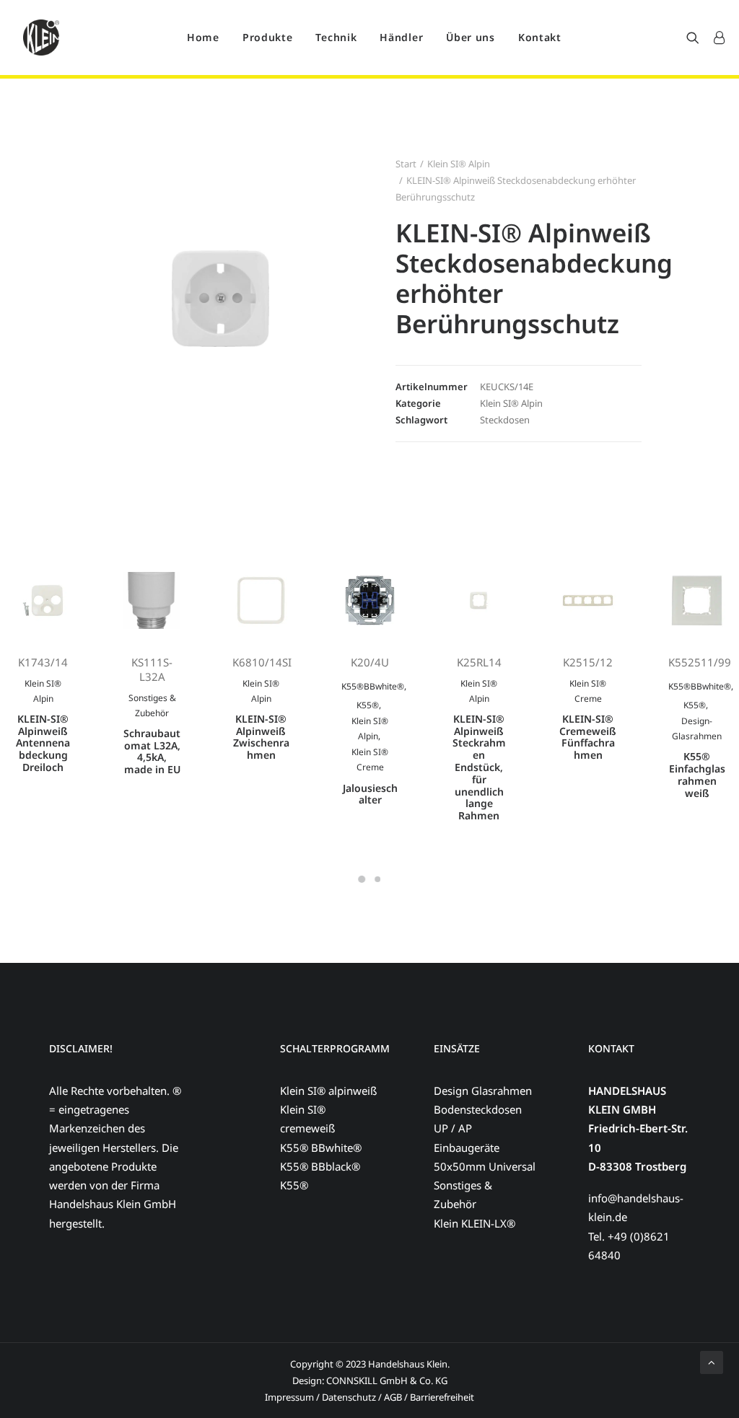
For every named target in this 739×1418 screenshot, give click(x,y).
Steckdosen (505, 419)
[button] (696, 37)
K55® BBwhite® (321, 1147)
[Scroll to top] (711, 1361)
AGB (394, 1397)
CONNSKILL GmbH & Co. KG (386, 1380)
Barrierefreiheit (442, 1397)
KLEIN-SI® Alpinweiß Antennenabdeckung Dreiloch (43, 743)
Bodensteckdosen (478, 1109)
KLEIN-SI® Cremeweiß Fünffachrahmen (587, 737)
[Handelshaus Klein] (41, 37)
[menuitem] (203, 37)
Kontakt (539, 37)
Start (405, 163)
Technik (336, 37)
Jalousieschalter (370, 794)
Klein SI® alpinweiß (328, 1090)
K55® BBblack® (320, 1166)
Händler (401, 37)
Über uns (470, 37)
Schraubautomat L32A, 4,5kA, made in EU (151, 751)
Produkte (267, 37)
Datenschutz (349, 1397)
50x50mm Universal (484, 1166)
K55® (368, 705)
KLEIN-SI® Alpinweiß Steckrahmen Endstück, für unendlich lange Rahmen (479, 767)
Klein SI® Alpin (458, 163)
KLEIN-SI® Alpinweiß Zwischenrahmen (261, 737)
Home (203, 37)
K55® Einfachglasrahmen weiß (697, 774)
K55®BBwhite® (372, 686)
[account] (715, 37)
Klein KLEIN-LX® (474, 1223)
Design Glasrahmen (483, 1090)
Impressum (289, 1397)
